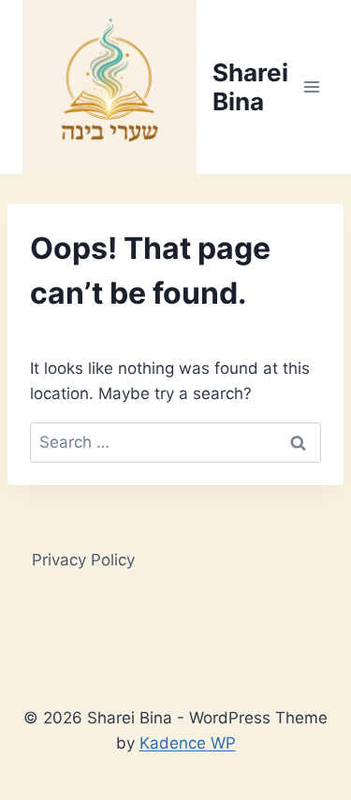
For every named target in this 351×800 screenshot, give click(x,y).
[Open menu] (311, 86)
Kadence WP (187, 743)
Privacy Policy (83, 559)
